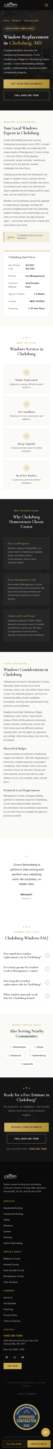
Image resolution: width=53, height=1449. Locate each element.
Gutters (7, 1231)
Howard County (11, 1264)
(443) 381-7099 (38, 1149)
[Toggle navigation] (46, 5)
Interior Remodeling (13, 1243)
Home (6, 20)
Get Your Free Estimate (26, 83)
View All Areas (11, 1282)
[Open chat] (45, 1432)
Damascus (15, 1055)
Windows (16, 20)
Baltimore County (12, 1258)
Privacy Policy (10, 1315)
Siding (7, 1219)
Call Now (15, 1444)
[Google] (14, 1357)
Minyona (32, 1394)
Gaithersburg (39, 1055)
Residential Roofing (13, 1208)
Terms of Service (12, 1321)
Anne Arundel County (14, 1270)
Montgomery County (14, 1276)
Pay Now (13, 1366)
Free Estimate (39, 1444)
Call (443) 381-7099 (26, 95)
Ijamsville (28, 1064)
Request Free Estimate (26, 1127)
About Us (8, 1297)
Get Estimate (10, 1303)
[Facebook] (7, 1357)
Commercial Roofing (13, 1214)
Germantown (19, 1047)
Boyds (40, 1047)
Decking (8, 1237)
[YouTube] (22, 1357)
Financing (8, 1309)
